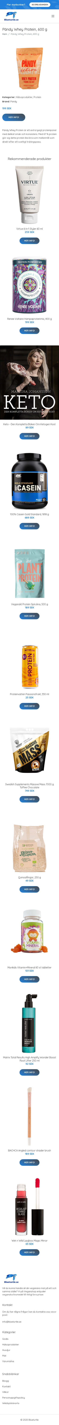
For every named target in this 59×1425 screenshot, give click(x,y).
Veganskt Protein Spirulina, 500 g (29, 604)
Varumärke (8, 1361)
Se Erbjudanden (40, 4)
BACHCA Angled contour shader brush (29, 1150)
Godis (5, 1338)
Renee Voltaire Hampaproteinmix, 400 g (29, 318)
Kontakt (6, 1386)
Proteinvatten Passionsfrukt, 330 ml (29, 694)
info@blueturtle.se (11, 1321)
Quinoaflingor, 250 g (29, 877)
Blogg (5, 1380)
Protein (37, 97)
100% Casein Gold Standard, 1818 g (29, 514)
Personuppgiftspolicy (13, 1397)
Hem (4, 34)
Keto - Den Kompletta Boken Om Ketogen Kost (29, 424)
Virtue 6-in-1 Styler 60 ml (29, 228)
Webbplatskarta (10, 1403)
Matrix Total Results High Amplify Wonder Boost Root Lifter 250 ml (29, 1059)
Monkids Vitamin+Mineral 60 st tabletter (29, 967)
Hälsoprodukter (24, 97)
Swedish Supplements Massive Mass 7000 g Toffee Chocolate (29, 786)
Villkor (5, 1392)
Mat (4, 1355)
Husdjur (6, 1350)
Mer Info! (13, 117)
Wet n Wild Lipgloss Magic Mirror (30, 1240)
